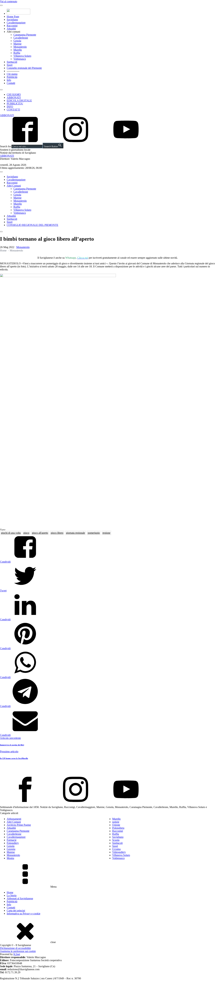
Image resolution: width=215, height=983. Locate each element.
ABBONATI (14, 97)
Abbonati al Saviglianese (20, 898)
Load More (107, 769)
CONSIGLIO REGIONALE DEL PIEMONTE (32, 225)
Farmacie (11, 840)
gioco (26, 532)
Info (9, 80)
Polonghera (118, 827)
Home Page (13, 16)
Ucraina (116, 849)
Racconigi (12, 25)
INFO (10, 106)
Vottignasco (19, 58)
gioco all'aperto (40, 532)
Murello (17, 49)
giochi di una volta (11, 532)
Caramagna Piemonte (24, 34)
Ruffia (16, 52)
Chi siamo (12, 74)
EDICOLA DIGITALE (19, 100)
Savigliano (12, 19)
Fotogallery (13, 843)
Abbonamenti (14, 818)
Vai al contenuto (8, 1)
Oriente (116, 824)
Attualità (11, 28)
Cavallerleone (20, 37)
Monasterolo (20, 46)
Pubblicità (12, 77)
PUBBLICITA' (15, 103)
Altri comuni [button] (13, 31)
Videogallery (119, 852)
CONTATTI (13, 109)
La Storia (11, 895)
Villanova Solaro (22, 55)
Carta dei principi (16, 910)
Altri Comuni (14, 185)
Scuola (115, 840)
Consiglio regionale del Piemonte (24, 68)
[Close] (1, 89)
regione (106, 532)
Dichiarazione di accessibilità (15, 948)
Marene (17, 43)
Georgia (11, 849)
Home (3, 250)
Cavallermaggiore (16, 22)
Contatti (11, 83)
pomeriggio (94, 532)
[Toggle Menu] (1, 5)
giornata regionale (75, 532)
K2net (16, 954)
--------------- (13, 71)
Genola (17, 40)
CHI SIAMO (14, 94)
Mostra (10, 858)
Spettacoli (12, 61)
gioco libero (57, 532)
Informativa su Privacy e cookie (23, 913)
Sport (9, 64)
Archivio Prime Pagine (19, 824)
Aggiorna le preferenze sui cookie (18, 951)
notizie (115, 821)
